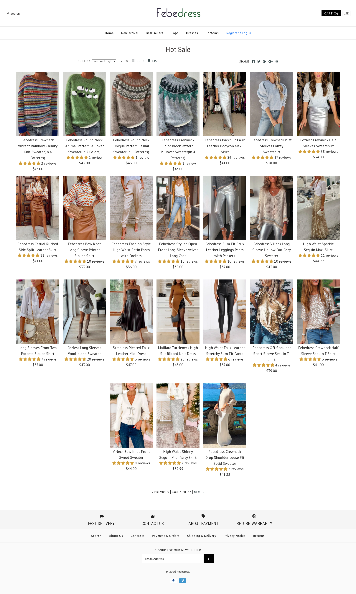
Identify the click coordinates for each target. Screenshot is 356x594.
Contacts (137, 535)
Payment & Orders (165, 535)
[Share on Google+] (270, 61)
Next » (199, 492)
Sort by (84, 61)
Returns (259, 535)
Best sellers (154, 33)
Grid (140, 61)
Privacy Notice (234, 535)
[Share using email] (276, 61)
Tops (175, 33)
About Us (116, 535)
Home (109, 33)
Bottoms (212, 33)
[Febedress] (178, 6)
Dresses (192, 33)
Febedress (183, 571)
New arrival (129, 33)
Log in (246, 33)
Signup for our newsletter (178, 550)
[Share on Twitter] (258, 61)
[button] (30, 163)
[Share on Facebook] (253, 61)
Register (232, 33)
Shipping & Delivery (201, 535)
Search (96, 535)
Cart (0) (331, 13)
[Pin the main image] (264, 61)
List (155, 61)
